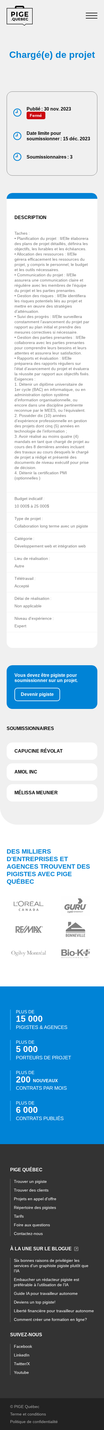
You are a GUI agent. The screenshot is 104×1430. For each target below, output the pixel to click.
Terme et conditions (28, 1414)
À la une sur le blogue (41, 1248)
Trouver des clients (31, 1190)
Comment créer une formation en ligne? (50, 1319)
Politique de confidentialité (34, 1422)
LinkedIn (21, 1355)
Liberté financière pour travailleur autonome (54, 1310)
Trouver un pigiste (30, 1181)
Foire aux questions (32, 1225)
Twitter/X (22, 1363)
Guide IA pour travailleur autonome (46, 1293)
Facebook (23, 1346)
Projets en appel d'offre (35, 1198)
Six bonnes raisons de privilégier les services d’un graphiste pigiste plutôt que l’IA (51, 1265)
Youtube (21, 1372)
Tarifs (19, 1216)
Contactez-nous (28, 1233)
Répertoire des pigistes (35, 1207)
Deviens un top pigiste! (34, 1302)
